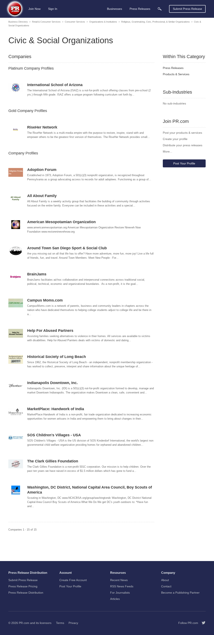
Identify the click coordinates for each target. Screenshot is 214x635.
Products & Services (176, 74)
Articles (115, 599)
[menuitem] (160, 9)
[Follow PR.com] (202, 623)
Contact (166, 586)
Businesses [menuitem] (114, 8)
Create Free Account (73, 580)
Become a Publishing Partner (180, 592)
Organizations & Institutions (103, 21)
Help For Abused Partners (50, 330)
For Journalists (120, 592)
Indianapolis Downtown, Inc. (52, 383)
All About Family (42, 196)
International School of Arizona (55, 85)
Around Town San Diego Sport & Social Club (67, 248)
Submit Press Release (187, 8)
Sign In (52, 8)
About (165, 580)
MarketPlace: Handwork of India (55, 409)
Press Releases (173, 68)
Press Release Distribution (25, 592)
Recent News (119, 580)
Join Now (34, 8)
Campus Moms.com (45, 300)
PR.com (24, 623)
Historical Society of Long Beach (56, 357)
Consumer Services (75, 21)
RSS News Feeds (121, 586)
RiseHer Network (42, 127)
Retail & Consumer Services (46, 21)
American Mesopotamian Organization (61, 222)
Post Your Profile (184, 163)
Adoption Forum (41, 170)
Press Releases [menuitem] (140, 8)
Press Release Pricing (22, 586)
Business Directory (18, 21)
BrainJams (36, 274)
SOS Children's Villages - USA (54, 435)
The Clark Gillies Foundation (52, 461)
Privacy (73, 622)
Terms (60, 622)
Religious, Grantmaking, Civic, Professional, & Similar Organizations (155, 21)
